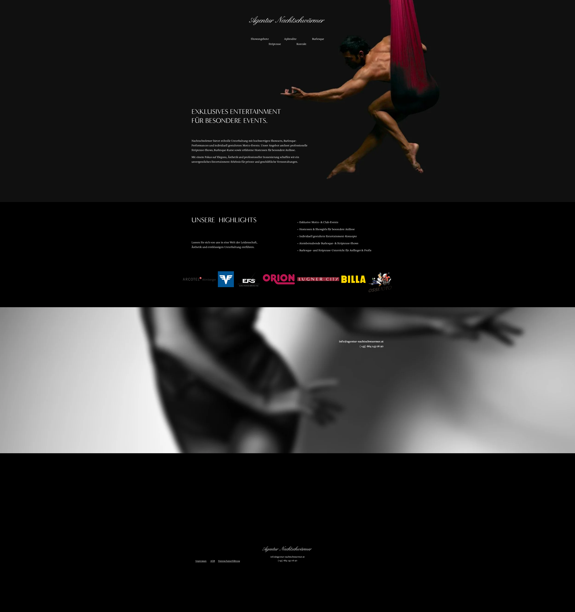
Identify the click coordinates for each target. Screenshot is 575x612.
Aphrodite (290, 39)
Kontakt (301, 44)
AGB (212, 560)
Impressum (201, 560)
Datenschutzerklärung (229, 560)
